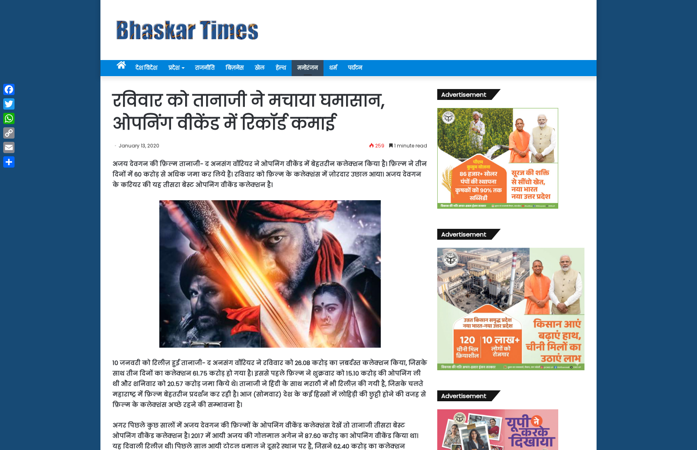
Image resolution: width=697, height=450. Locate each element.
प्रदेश (174, 68)
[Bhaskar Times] (187, 30)
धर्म (333, 68)
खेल (260, 68)
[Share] (9, 162)
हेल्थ (281, 68)
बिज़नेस (235, 68)
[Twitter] (9, 104)
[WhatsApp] (9, 118)
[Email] (9, 147)
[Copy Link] (9, 133)
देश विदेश (146, 68)
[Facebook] (9, 89)
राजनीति (205, 68)
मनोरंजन (307, 68)
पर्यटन (355, 68)
